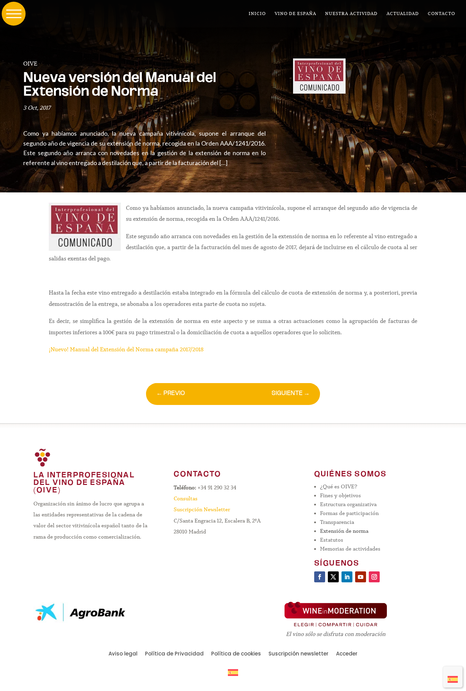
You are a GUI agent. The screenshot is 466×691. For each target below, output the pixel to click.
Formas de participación (349, 513)
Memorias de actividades (350, 548)
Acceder (347, 654)
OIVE (30, 63)
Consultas (186, 498)
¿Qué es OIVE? (338, 486)
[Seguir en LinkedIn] (346, 576)
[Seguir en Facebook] (319, 576)
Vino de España (295, 13)
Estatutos (331, 539)
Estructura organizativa (348, 504)
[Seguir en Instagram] (374, 576)
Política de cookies (236, 654)
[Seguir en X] (333, 576)
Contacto (441, 13)
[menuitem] (453, 677)
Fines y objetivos (340, 495)
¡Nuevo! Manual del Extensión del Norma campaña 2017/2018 (126, 349)
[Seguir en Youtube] (360, 576)
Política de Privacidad (174, 654)
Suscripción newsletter (298, 654)
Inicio (257, 13)
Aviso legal (122, 654)
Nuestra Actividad (351, 13)
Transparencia (337, 522)
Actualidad (403, 13)
